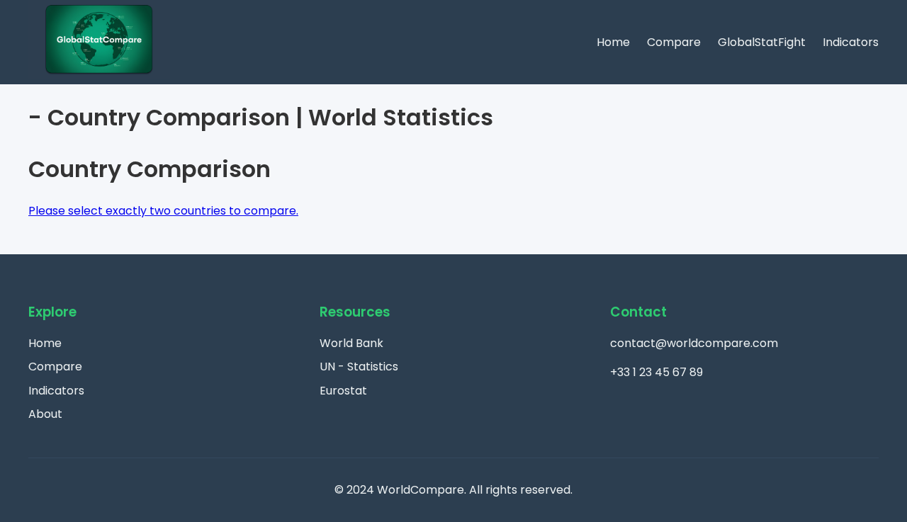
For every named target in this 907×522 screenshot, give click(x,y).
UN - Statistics (359, 366)
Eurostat (343, 390)
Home (613, 42)
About (45, 414)
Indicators (851, 42)
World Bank (351, 343)
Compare (674, 42)
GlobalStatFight (762, 42)
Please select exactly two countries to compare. (163, 211)
